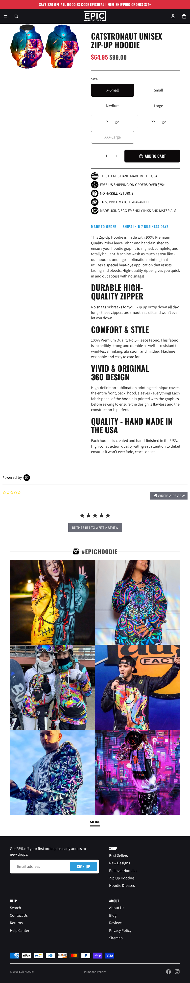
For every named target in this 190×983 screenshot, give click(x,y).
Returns (16, 922)
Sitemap (116, 937)
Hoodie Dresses (122, 885)
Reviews (115, 922)
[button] (169, 496)
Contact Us (19, 915)
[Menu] (5, 16)
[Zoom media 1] (27, 46)
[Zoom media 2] (62, 46)
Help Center (19, 930)
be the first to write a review (95, 528)
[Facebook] (168, 972)
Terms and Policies (95, 972)
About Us (116, 907)
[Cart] (184, 16)
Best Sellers (118, 855)
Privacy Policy (120, 930)
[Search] (16, 16)
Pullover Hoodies (123, 870)
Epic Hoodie (26, 971)
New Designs (119, 863)
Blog (113, 915)
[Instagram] (177, 972)
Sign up (83, 866)
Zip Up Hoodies (122, 878)
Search (15, 907)
